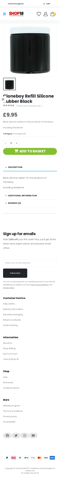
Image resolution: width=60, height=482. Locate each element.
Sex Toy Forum (10, 353)
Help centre (9, 303)
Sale (5, 377)
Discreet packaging (13, 314)
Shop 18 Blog (9, 348)
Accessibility (9, 421)
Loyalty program (11, 387)
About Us (7, 343)
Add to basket (32, 151)
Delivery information (13, 309)
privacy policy (8, 288)
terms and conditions (40, 285)
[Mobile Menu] (5, 14)
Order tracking (10, 325)
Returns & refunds (12, 319)
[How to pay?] (29, 458)
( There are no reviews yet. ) (29, 106)
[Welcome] (46, 14)
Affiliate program (11, 405)
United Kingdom (15, 4)
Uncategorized (19, 133)
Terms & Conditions (13, 411)
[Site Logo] (16, 14)
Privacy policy (10, 416)
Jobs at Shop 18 (10, 359)
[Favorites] (39, 14)
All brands (8, 382)
